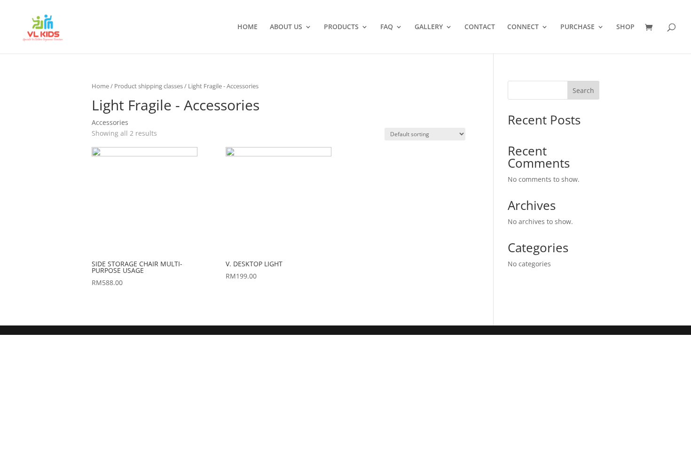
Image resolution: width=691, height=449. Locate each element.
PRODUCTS (341, 27)
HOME (247, 27)
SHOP (625, 27)
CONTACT (479, 27)
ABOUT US (286, 27)
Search (583, 90)
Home (100, 86)
